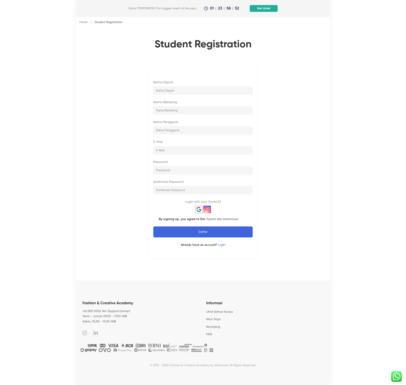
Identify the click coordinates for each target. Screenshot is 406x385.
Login (221, 244)
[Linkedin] (96, 333)
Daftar (203, 231)
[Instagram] (85, 333)
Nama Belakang (165, 102)
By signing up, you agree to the (199, 219)
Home (83, 22)
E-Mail (158, 142)
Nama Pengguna (165, 122)
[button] (263, 8)
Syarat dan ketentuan (222, 219)
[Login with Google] (199, 209)
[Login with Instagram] (207, 209)
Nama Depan (163, 82)
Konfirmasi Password (168, 182)
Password (160, 162)
